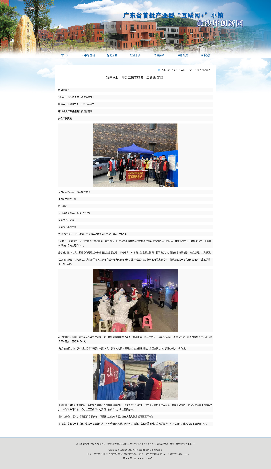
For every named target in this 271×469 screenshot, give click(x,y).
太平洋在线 (194, 70)
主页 (183, 70)
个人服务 (206, 70)
